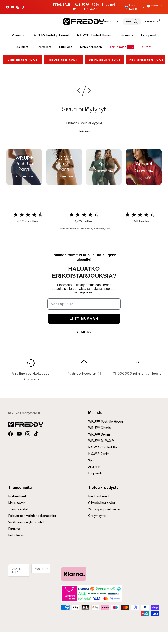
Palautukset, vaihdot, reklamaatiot (32, 516)
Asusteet (22, 47)
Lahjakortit (118, 47)
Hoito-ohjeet (17, 496)
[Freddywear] (83, 21)
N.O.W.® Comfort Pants (104, 447)
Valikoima (18, 35)
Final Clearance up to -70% (144, 59)
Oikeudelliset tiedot (101, 503)
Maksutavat (16, 503)
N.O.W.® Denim (98, 454)
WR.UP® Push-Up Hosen (105, 421)
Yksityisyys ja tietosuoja (104, 509)
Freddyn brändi (98, 496)
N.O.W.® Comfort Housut (94, 35)
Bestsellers (43, 47)
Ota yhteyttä (97, 516)
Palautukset (16, 535)
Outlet (147, 47)
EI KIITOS (84, 331)
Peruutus (14, 529)
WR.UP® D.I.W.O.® (101, 441)
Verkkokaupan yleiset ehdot (27, 522)
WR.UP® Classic (99, 428)
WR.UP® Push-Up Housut (51, 35)
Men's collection (91, 47)
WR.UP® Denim (99, 434)
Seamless (126, 35)
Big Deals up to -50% (62, 59)
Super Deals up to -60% (103, 59)
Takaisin (84, 131)
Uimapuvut (148, 35)
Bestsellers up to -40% (21, 59)
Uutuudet (65, 47)
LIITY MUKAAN (84, 318)
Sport (92, 460)
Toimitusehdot (18, 509)
